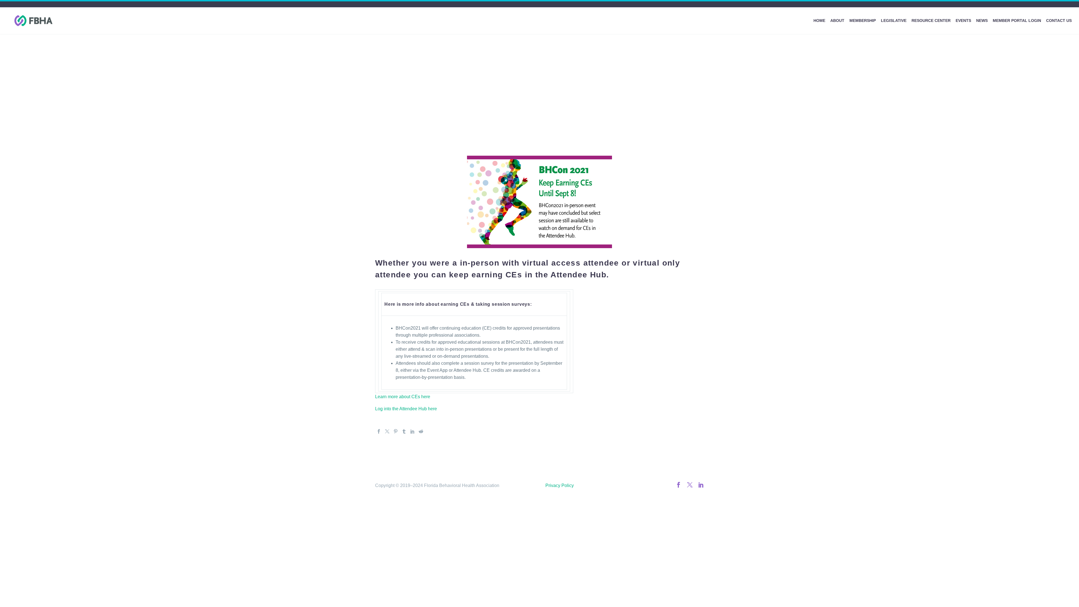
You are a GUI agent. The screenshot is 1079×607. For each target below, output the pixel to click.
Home (819, 20)
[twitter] (690, 485)
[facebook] (678, 485)
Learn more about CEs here (402, 396)
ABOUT (837, 20)
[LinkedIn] (412, 431)
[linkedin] (701, 485)
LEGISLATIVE (893, 20)
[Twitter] (387, 431)
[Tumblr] (404, 431)
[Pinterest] (395, 431)
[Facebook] (379, 431)
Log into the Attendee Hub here (406, 408)
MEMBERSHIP (862, 20)
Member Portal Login (1017, 20)
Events (963, 20)
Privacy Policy (559, 485)
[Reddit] (421, 431)
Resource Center (931, 20)
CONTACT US (1059, 20)
